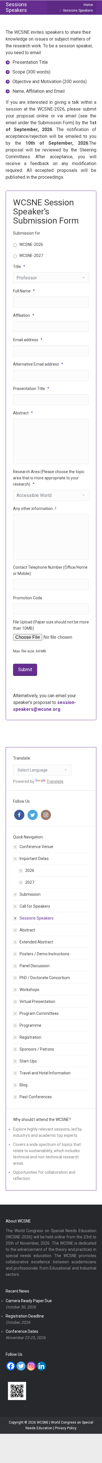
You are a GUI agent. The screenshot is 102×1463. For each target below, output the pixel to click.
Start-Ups (28, 1061)
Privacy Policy (65, 1428)
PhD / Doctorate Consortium (45, 977)
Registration (30, 1037)
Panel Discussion (35, 966)
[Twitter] (21, 1366)
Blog (23, 1085)
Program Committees (39, 1013)
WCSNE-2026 (31, 244)
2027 (29, 882)
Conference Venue (36, 846)
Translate (54, 781)
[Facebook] (10, 1366)
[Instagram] (31, 1366)
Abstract (27, 930)
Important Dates (34, 858)
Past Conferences (36, 1097)
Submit (25, 669)
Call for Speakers (35, 906)
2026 (29, 870)
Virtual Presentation (37, 1001)
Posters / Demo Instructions (44, 954)
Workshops (29, 989)
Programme (30, 1025)
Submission (30, 894)
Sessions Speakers (37, 918)
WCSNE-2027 (31, 255)
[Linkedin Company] (41, 1366)
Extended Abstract (36, 942)
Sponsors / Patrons (37, 1049)
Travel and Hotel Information (45, 1073)
